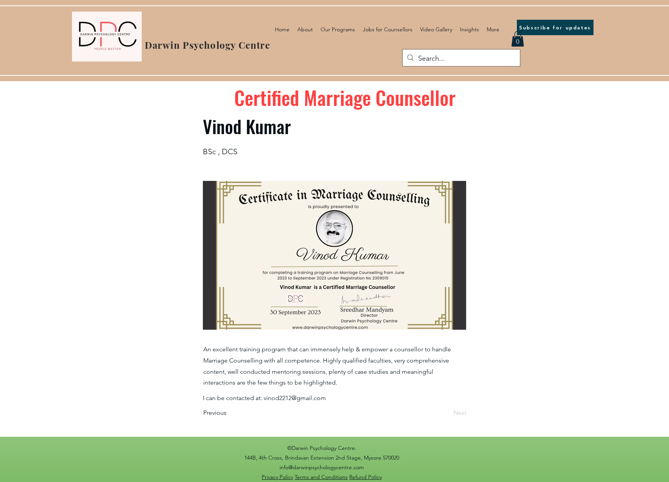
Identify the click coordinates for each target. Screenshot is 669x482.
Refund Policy (365, 476)
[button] (517, 39)
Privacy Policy (277, 476)
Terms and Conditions (321, 476)
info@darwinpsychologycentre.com (322, 467)
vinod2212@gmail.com (295, 398)
